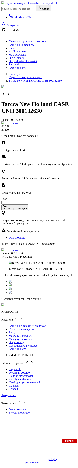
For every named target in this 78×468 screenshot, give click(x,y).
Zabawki (14, 64)
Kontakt (13, 388)
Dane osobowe (17, 409)
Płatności (14, 385)
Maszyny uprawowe (20, 335)
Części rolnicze (17, 67)
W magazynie (9, 256)
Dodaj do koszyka (15, 207)
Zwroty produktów (19, 412)
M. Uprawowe (17, 51)
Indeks (5, 119)
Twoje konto (8, 395)
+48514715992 (20, 17)
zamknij (69, 440)
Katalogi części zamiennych (25, 382)
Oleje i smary (16, 57)
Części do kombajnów (21, 44)
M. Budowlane (17, 54)
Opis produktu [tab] (17, 237)
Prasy (12, 48)
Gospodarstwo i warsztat (23, 61)
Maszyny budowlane (21, 339)
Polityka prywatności (21, 375)
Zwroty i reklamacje (20, 379)
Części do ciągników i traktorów (27, 41)
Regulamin (15, 369)
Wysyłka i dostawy (19, 372)
